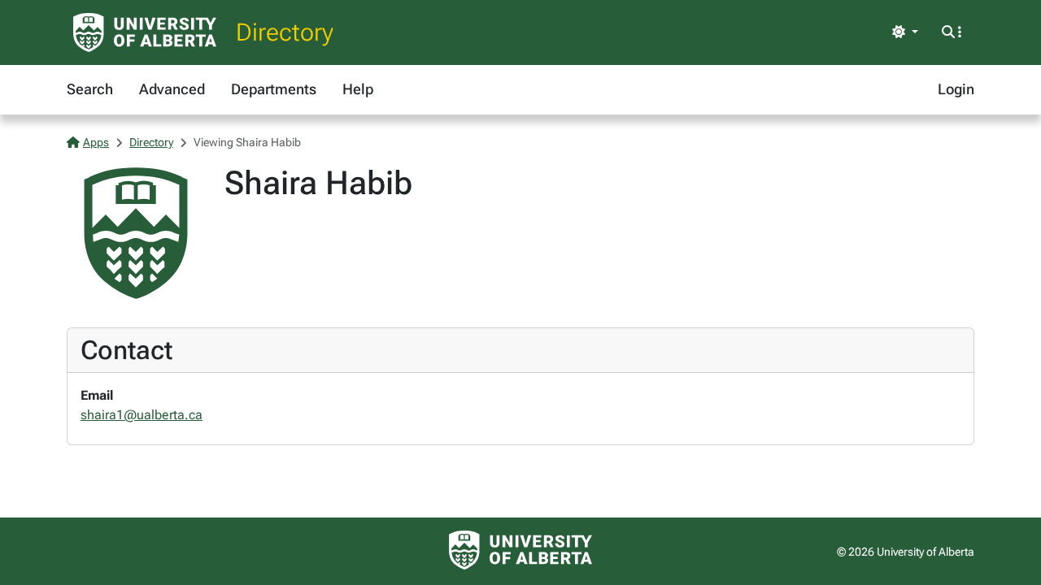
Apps (96, 142)
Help (357, 89)
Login (956, 89)
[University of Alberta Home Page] (145, 32)
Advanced (172, 89)
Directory (284, 32)
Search (90, 89)
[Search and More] (951, 32)
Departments (273, 89)
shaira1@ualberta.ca (142, 414)
